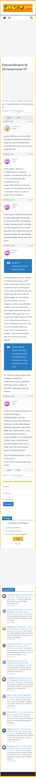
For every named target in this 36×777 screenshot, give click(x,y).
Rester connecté (9, 500)
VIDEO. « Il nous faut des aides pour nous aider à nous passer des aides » (20, 714)
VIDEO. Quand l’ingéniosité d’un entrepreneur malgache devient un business (19, 697)
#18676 (31, 396)
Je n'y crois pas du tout (13, 531)
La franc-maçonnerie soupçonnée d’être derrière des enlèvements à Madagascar (17, 663)
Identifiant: (6, 487)
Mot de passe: (7, 493)
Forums (13, 101)
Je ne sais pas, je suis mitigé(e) (16, 534)
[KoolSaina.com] (4, 17)
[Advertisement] (18, 38)
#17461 (31, 121)
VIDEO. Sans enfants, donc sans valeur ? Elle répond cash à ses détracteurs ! (20, 597)
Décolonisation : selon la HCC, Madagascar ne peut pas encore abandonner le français (20, 612)
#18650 (31, 154)
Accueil (5, 101)
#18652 (31, 200)
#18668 (31, 245)
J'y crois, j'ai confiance (13, 528)
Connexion (8, 504)
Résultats (18, 544)
